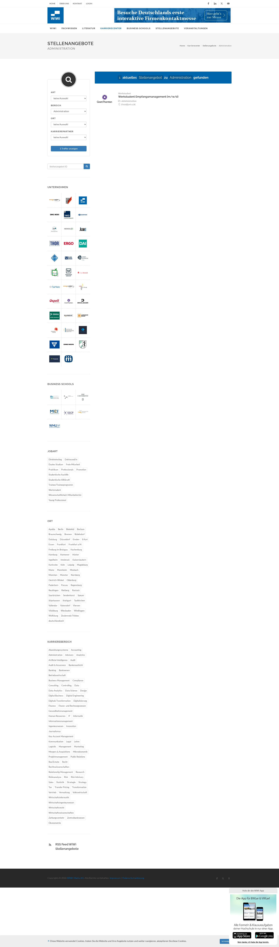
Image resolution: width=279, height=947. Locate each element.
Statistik (60, 782)
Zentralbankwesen (75, 817)
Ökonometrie (55, 823)
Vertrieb (52, 792)
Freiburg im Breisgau (58, 549)
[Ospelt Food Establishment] (54, 301)
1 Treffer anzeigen (69, 148)
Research (80, 772)
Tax (50, 787)
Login (89, 3)
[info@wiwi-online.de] (228, 3)
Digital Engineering (75, 695)
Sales (51, 782)
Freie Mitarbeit (73, 464)
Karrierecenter (193, 45)
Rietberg (65, 590)
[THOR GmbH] (54, 243)
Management (65, 746)
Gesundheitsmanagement (60, 711)
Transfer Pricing (62, 787)
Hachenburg (76, 549)
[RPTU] (68, 397)
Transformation (79, 787)
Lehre (76, 741)
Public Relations (78, 756)
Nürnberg (75, 575)
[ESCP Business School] (68, 412)
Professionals (67, 469)
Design (83, 690)
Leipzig (71, 564)
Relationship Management (61, 772)
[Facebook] (208, 3)
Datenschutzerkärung (133, 878)
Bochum (80, 529)
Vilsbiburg (53, 610)
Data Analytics (55, 690)
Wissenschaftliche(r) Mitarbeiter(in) (65, 495)
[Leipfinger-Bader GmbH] (83, 316)
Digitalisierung (80, 701)
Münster (64, 575)
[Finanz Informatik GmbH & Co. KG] (83, 272)
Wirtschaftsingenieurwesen (61, 802)
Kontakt (77, 3)
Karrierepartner (62, 131)
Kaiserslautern (79, 559)
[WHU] (54, 426)
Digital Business (56, 695)
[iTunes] (241, 935)
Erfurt (85, 539)
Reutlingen (53, 590)
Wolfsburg (53, 615)
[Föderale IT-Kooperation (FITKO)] (83, 287)
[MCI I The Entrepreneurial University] (54, 412)
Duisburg (53, 539)
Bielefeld (70, 529)
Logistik (52, 746)
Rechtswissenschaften (59, 767)
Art (53, 92)
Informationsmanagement (61, 721)
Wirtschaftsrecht (56, 807)
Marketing (79, 746)
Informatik (78, 716)
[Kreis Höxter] (54, 272)
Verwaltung (64, 792)
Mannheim (62, 570)
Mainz (51, 570)
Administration (55, 655)
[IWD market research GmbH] (68, 215)
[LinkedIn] (215, 3)
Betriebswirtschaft (57, 675)
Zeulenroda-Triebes (70, 615)
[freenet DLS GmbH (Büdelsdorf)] (54, 359)
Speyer (81, 595)
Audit (72, 660)
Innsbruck (65, 559)
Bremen (68, 534)
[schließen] (48, 941)
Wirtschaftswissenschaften (61, 812)
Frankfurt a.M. (75, 544)
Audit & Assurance (57, 665)
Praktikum (53, 469)
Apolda (52, 529)
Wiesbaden (66, 610)
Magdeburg (82, 564)
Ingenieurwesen (56, 726)
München (53, 575)
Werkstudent (55, 490)
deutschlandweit (56, 621)
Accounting (76, 650)
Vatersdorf (65, 605)
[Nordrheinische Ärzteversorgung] (83, 344)
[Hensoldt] (68, 229)
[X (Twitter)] (221, 3)
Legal (68, 741)
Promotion (81, 469)
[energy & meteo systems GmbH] (68, 287)
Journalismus (55, 731)
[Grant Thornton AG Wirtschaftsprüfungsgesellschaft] (68, 301)
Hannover (64, 554)
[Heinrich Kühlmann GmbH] (68, 258)
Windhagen (79, 610)
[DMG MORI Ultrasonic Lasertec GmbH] (54, 215)
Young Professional (57, 500)
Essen (51, 544)
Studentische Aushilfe (58, 474)
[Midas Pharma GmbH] (68, 359)
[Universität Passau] (83, 412)
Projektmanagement (58, 756)
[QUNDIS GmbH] (68, 316)
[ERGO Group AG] (68, 243)
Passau (64, 585)
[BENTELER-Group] (54, 344)
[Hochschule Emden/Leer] (54, 397)
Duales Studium (56, 464)
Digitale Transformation (60, 701)
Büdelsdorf (79, 534)
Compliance (77, 680)
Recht (64, 762)
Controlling (66, 685)
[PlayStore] (264, 935)
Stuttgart (67, 600)
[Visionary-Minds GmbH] (68, 200)
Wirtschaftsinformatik (59, 797)
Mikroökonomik (80, 751)
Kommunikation (56, 741)
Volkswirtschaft (80, 792)
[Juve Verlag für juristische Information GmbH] (83, 229)
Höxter (75, 554)
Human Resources (57, 716)
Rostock (76, 590)
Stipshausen (54, 600)
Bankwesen (64, 670)
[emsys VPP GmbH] (54, 200)
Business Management (59, 680)
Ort (53, 118)
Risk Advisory (77, 777)
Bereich (56, 105)
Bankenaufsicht (76, 665)
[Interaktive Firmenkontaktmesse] (172, 15)
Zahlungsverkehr (56, 817)
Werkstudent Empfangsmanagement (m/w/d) (148, 96)
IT (69, 716)
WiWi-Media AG (75, 878)
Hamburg (53, 554)
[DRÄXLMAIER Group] (83, 301)
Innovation (71, 726)
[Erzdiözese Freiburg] (54, 330)
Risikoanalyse (55, 777)
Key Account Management (61, 736)
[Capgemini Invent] (83, 330)
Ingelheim (53, 559)
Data (76, 685)
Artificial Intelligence (58, 660)
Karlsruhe (53, 564)
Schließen (226, 941)
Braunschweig (55, 534)
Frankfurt (61, 544)
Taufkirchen (79, 600)
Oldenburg (71, 580)
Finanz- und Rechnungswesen (72, 706)
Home (52, 3)
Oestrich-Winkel (56, 580)
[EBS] (83, 397)
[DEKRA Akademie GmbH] (54, 316)
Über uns (64, 3)
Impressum (115, 878)
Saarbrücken (54, 595)
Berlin (60, 529)
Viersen (76, 605)
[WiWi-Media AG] (83, 200)
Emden (76, 539)
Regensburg (76, 585)
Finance (52, 706)
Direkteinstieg (55, 459)
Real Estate (54, 762)
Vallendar (53, 605)
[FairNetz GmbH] (54, 287)
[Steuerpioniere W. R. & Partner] (54, 229)
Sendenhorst (69, 595)
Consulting (53, 685)
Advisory (69, 655)
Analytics (80, 655)
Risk (66, 777)
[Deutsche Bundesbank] (68, 330)
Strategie (71, 782)
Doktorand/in (71, 459)
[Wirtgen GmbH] (68, 272)
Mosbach (74, 570)
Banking (52, 670)
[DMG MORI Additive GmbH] (68, 344)
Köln (63, 564)
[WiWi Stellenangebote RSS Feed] (50, 844)
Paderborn (53, 585)
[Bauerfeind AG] (83, 215)
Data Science (71, 690)
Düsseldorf (65, 539)
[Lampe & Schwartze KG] (83, 258)
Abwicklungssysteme (58, 650)
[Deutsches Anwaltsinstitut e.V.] (83, 243)
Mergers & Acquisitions (59, 751)
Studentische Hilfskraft (59, 480)
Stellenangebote (209, 45)
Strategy (82, 782)
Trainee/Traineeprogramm (61, 485)
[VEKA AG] (54, 258)
